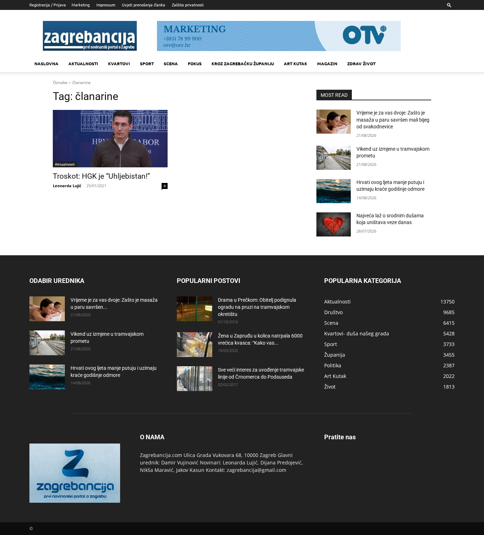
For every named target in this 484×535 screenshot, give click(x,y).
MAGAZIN (327, 63)
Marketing (81, 4)
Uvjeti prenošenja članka (143, 4)
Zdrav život (361, 63)
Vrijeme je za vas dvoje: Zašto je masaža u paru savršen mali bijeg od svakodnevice (392, 119)
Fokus (195, 63)
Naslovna (46, 63)
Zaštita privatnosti (188, 4)
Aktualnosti (83, 63)
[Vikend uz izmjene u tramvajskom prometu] (333, 158)
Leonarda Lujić (67, 185)
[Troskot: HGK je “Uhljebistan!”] (110, 138)
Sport (147, 63)
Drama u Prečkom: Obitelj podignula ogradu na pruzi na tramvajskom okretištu (257, 307)
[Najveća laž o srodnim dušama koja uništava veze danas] (333, 224)
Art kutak (295, 63)
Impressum (105, 4)
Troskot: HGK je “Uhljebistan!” (101, 176)
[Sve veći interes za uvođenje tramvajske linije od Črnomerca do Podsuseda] (194, 378)
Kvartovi (119, 63)
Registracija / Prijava (47, 4)
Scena (171, 63)
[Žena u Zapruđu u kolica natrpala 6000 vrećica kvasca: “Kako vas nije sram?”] (194, 344)
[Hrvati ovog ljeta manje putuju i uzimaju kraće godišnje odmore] (333, 191)
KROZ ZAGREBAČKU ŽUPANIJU (243, 63)
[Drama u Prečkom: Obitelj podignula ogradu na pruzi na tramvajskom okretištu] (194, 308)
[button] (449, 4)
